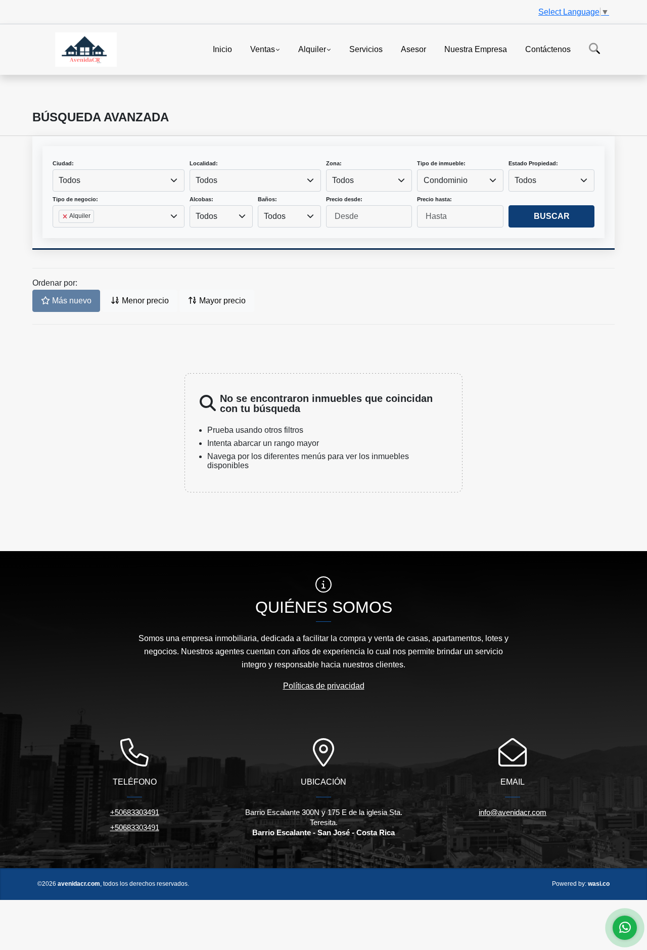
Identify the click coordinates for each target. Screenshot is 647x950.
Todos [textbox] (69, 180)
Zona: (334, 163)
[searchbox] (62, 232)
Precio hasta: (434, 199)
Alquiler (312, 48)
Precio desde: (344, 199)
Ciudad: (63, 163)
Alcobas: (201, 199)
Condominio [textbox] (446, 180)
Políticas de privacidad (323, 686)
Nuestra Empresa (475, 48)
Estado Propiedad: (533, 163)
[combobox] (118, 180)
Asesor (413, 48)
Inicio (222, 48)
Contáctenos (548, 48)
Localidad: (204, 163)
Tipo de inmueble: (441, 163)
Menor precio (144, 300)
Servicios (366, 48)
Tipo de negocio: (75, 199)
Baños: (267, 199)
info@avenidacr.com (512, 812)
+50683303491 (134, 812)
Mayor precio (221, 300)
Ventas (262, 48)
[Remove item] (65, 216)
